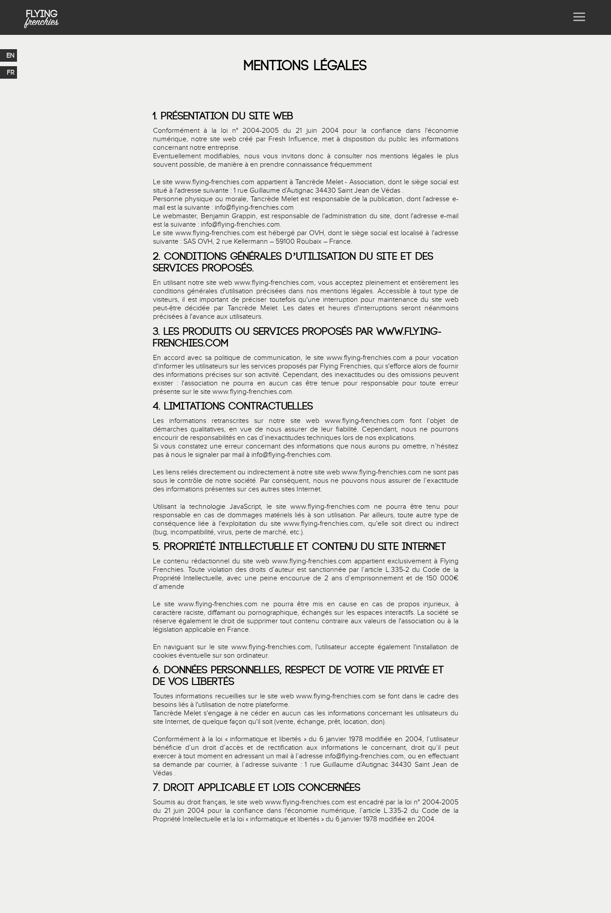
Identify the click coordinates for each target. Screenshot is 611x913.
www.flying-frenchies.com (215, 182)
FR (11, 72)
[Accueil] (41, 17)
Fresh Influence (293, 139)
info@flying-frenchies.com (254, 207)
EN (11, 55)
